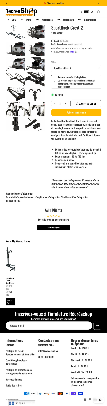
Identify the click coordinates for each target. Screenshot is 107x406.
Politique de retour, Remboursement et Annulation (20, 352)
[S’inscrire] (97, 325)
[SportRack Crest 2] (10, 259)
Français (19, 403)
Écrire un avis (54, 227)
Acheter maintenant (76, 112)
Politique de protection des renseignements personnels (19, 371)
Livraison (10, 345)
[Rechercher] (81, 12)
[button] (86, 11)
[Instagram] (90, 399)
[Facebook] (85, 399)
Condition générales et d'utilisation (16, 362)
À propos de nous (14, 379)
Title (53, 62)
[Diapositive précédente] (6, 3)
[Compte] (92, 12)
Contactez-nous (46, 345)
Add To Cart (9, 302)
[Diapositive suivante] (98, 3)
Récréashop (15, 399)
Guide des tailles (14, 385)
